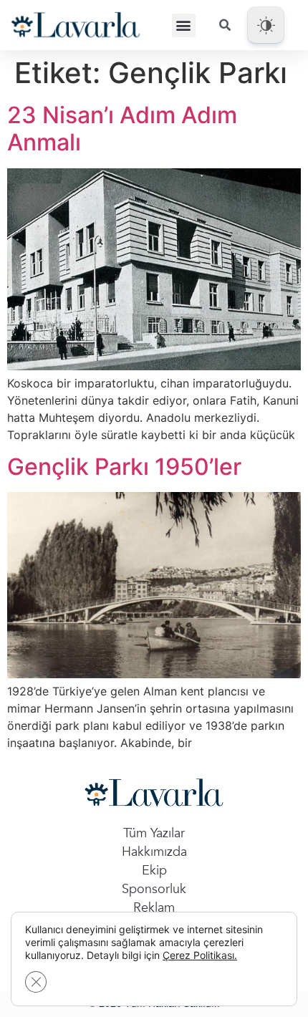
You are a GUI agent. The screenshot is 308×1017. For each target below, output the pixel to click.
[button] (184, 25)
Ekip (154, 870)
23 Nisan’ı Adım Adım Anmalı (122, 128)
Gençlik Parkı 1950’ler (124, 467)
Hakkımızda (154, 852)
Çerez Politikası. (200, 955)
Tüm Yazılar (154, 833)
